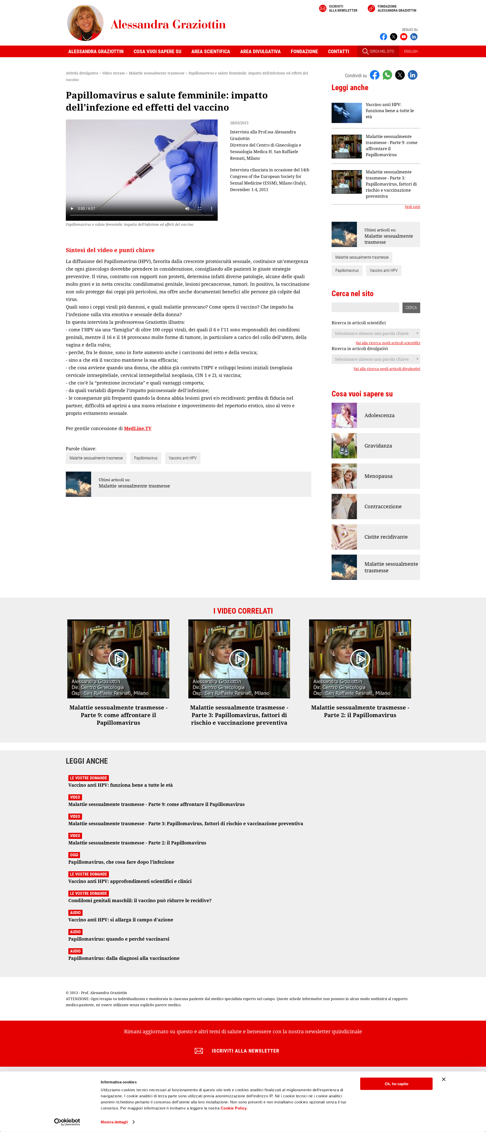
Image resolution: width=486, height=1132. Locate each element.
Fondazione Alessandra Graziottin (397, 8)
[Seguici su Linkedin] (414, 36)
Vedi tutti (412, 207)
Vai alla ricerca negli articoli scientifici (388, 343)
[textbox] (376, 333)
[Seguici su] (404, 36)
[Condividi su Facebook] (375, 74)
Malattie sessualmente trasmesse (96, 458)
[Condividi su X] (400, 74)
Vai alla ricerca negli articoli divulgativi (387, 369)
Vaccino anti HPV (183, 458)
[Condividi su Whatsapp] (387, 74)
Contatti (338, 51)
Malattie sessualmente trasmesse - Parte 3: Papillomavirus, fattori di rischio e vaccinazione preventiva (391, 184)
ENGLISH (411, 51)
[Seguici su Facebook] (383, 36)
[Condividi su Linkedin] (413, 74)
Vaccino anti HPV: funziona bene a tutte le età (390, 110)
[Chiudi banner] (444, 1079)
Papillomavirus (145, 458)
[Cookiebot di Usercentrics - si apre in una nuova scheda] (67, 1122)
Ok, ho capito (396, 1084)
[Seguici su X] (393, 36)
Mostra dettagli (114, 1122)
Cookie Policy (234, 1108)
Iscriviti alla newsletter (343, 8)
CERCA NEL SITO (381, 51)
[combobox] (376, 333)
